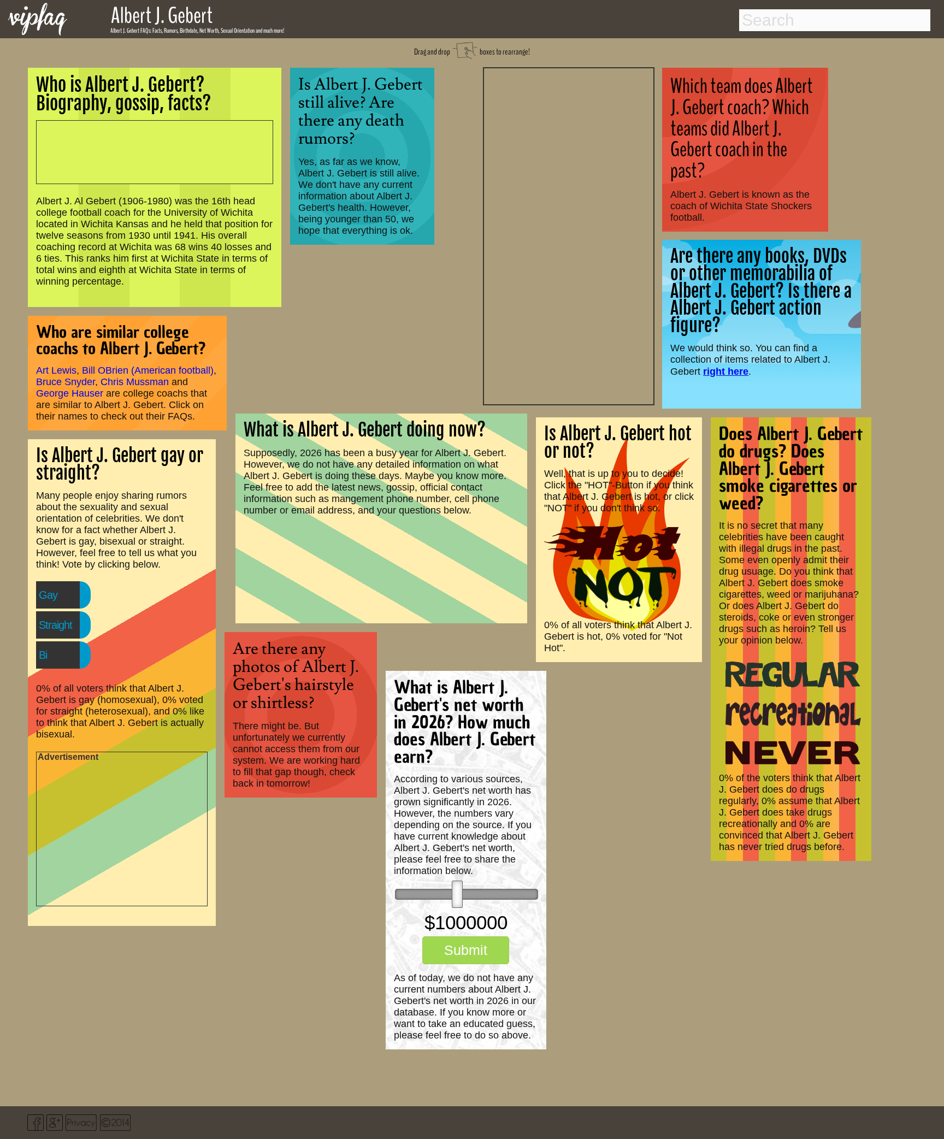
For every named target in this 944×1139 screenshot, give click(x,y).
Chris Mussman (135, 381)
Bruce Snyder (65, 381)
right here (725, 371)
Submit (465, 950)
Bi (43, 655)
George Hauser (69, 393)
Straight (55, 625)
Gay (48, 595)
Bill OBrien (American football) (148, 370)
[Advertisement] (569, 235)
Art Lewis (56, 370)
